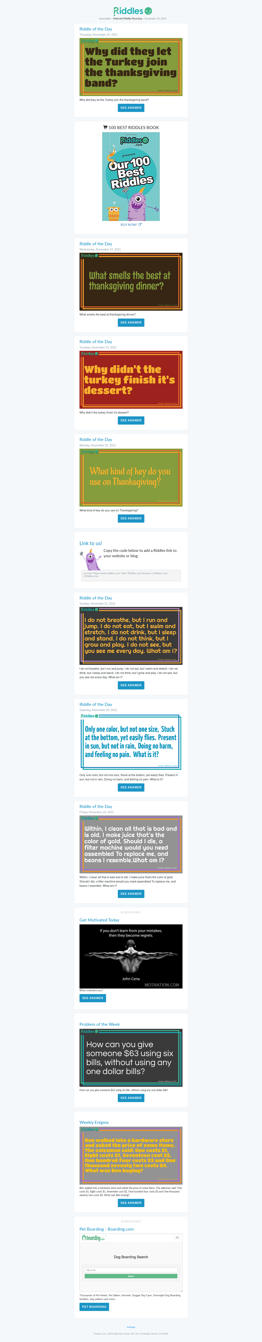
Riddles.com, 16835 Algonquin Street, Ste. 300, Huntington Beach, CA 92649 (131, 1334)
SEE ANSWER (131, 107)
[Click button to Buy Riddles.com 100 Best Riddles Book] (131, 176)
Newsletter (105, 18)
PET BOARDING (94, 1306)
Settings (131, 1327)
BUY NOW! (129, 225)
